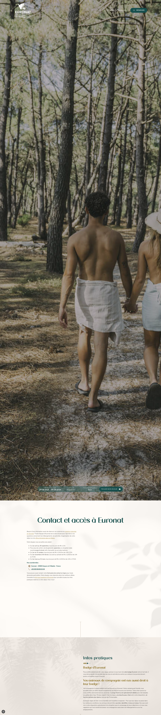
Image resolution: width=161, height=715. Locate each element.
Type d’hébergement (90, 488)
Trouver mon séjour (109, 489)
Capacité (71, 488)
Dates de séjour (50, 488)
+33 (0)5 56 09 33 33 (38, 569)
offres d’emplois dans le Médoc (45, 538)
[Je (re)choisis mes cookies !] (3, 711)
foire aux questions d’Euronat (44, 577)
